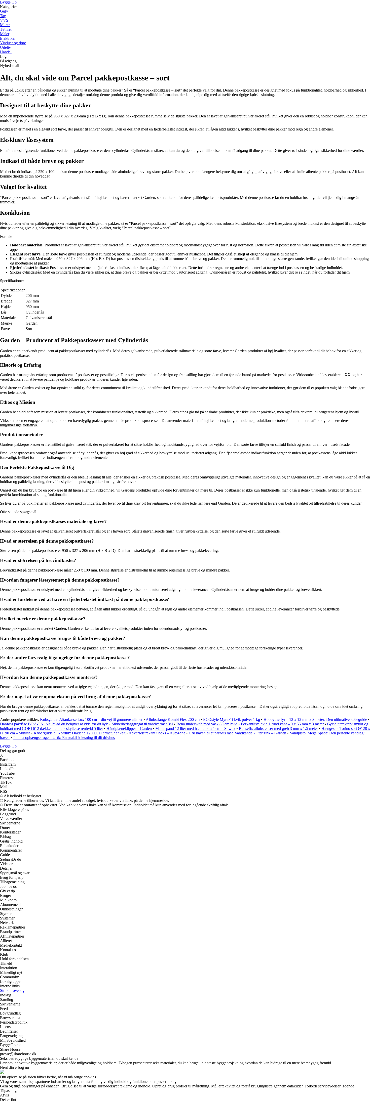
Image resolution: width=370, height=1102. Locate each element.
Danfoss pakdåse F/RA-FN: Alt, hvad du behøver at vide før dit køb (54, 724)
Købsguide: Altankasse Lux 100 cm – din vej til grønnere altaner (91, 719)
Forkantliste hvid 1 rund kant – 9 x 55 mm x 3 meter (282, 724)
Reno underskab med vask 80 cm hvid (206, 724)
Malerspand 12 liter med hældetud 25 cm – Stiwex (195, 728)
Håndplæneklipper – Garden (129, 728)
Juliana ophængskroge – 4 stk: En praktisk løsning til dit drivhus (64, 737)
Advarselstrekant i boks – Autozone (157, 733)
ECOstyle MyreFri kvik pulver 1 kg (231, 719)
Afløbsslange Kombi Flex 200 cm (173, 719)
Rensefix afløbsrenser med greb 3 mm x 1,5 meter (278, 728)
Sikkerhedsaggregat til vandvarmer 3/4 (142, 724)
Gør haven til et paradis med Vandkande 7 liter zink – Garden (237, 733)
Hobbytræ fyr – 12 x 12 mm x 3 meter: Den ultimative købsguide (315, 719)
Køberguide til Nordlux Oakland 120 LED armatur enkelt (79, 733)
